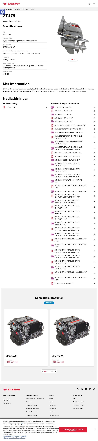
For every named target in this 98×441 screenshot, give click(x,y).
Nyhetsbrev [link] (52, 408)
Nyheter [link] (51, 402)
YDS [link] (74, 398)
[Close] (95, 429)
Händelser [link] (52, 405)
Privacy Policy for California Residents (15, 436)
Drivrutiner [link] (26, 9)
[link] (2, 12)
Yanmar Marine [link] (7, 9)
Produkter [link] (17, 9)
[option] (73, 35)
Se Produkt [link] (26, 338)
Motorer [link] (49, 303)
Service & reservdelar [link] (32, 412)
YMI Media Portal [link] (78, 408)
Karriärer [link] (52, 412)
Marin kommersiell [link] (9, 395)
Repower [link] (29, 402)
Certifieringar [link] (7, 403)
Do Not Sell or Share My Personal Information (73, 429)
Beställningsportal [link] (78, 402)
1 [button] (72, 59)
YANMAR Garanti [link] (31, 405)
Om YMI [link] (51, 398)
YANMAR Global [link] (54, 415)
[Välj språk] (42, 107)
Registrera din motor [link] (32, 408)
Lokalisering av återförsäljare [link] (35, 398)
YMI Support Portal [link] (78, 405)
